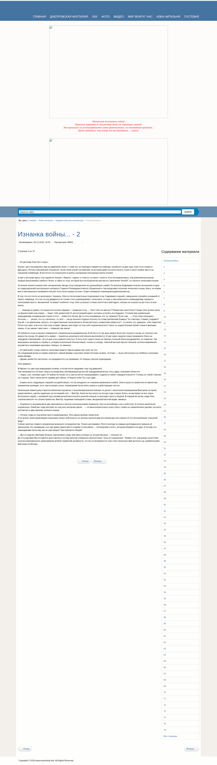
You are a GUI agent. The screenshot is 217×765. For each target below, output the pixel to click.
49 (165, 561)
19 (165, 373)
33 (165, 461)
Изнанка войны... (172, 261)
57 (165, 611)
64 (165, 655)
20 (165, 379)
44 (165, 530)
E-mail (85, 242)
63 (165, 648)
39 (165, 498)
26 (165, 417)
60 (165, 630)
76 (165, 730)
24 (165, 404)
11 (165, 323)
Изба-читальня (46, 220)
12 (165, 329)
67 (165, 674)
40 (165, 505)
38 (165, 492)
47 (165, 548)
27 (165, 423)
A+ (191, 226)
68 (165, 680)
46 (165, 542)
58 (165, 617)
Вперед (98, 461)
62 (165, 642)
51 (165, 573)
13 (165, 336)
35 (165, 473)
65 (165, 661)
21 (165, 386)
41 (165, 511)
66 (165, 667)
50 (165, 567)
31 (165, 448)
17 (165, 361)
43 (165, 523)
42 (165, 517)
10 (165, 317)
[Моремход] (31, 7)
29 (165, 436)
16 (165, 354)
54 (165, 592)
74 (165, 717)
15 (165, 348)
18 (165, 367)
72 (165, 705)
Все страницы (170, 736)
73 (165, 711)
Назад (85, 461)
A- (198, 226)
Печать (78, 242)
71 (165, 699)
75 (165, 724)
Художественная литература (69, 220)
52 (165, 580)
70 (165, 692)
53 (165, 586)
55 (165, 598)
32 (165, 455)
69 (165, 686)
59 (165, 623)
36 (165, 480)
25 (165, 411)
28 (165, 429)
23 (165, 398)
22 (165, 392)
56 (165, 605)
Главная (32, 220)
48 (165, 555)
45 (165, 536)
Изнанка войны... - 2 (49, 234)
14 (165, 342)
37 (165, 486)
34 (165, 467)
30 (165, 442)
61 (165, 636)
